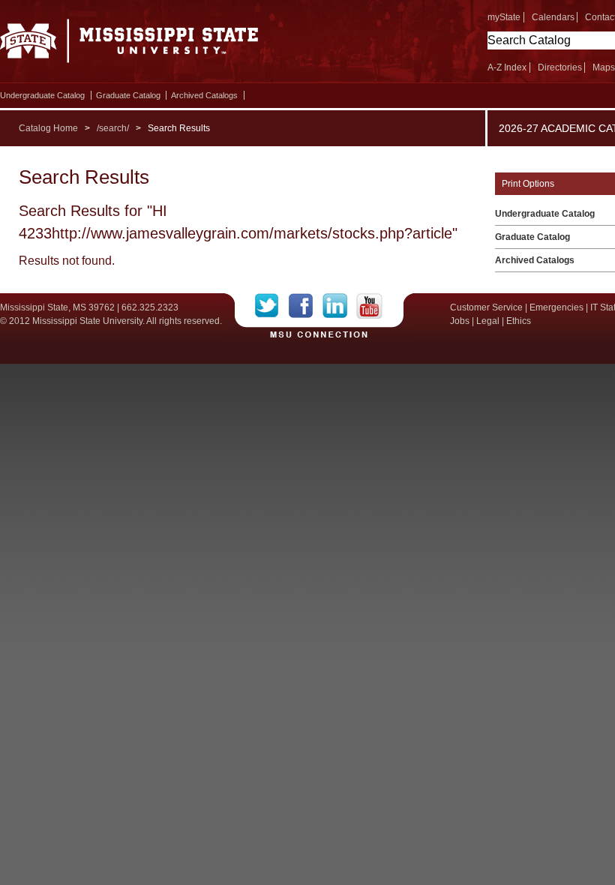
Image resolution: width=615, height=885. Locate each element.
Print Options (528, 183)
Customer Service (486, 307)
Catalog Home (48, 128)
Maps (603, 67)
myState (504, 17)
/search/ (113, 128)
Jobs (460, 321)
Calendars (553, 17)
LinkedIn (339, 306)
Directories (560, 67)
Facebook (305, 306)
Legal (488, 321)
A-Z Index (507, 67)
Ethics (518, 321)
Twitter (272, 306)
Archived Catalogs (204, 95)
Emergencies (557, 307)
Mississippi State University (129, 45)
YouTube (369, 306)
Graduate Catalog (128, 95)
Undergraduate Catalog (42, 95)
